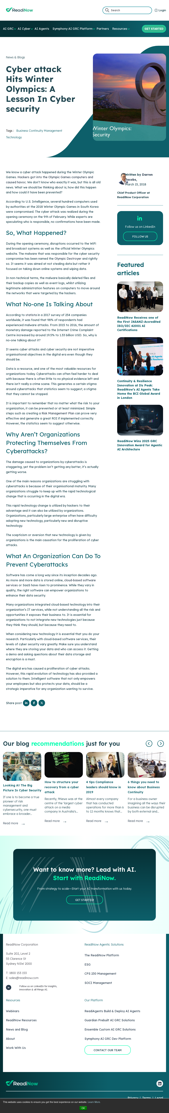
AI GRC (8, 29)
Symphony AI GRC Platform (72, 29)
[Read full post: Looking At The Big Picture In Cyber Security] (22, 766)
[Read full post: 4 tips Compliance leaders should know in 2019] (105, 765)
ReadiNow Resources (21, 1020)
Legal (159, 1098)
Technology (14, 137)
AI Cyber (24, 29)
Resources (119, 29)
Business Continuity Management (39, 131)
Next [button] (160, 743)
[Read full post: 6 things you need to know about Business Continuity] (147, 765)
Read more (10, 823)
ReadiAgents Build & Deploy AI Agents (112, 1011)
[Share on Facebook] (34, 703)
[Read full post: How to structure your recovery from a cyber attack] (64, 765)
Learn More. (94, 1102)
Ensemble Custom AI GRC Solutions (110, 1029)
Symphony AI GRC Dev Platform (107, 1039)
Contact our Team (108, 1050)
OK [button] (83, 1108)
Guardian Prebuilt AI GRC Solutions (109, 1020)
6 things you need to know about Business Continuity (144, 787)
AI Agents (41, 29)
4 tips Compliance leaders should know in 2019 (103, 787)
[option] (22, 789)
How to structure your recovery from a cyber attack (62, 787)
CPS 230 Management (100, 973)
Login (162, 10)
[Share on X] (41, 703)
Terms (146, 1098)
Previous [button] (149, 743)
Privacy (133, 1098)
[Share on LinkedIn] (26, 703)
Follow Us (140, 236)
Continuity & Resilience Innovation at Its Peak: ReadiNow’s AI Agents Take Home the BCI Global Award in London (138, 389)
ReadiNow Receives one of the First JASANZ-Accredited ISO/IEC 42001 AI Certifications (138, 324)
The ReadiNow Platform (101, 955)
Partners (103, 29)
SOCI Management (98, 983)
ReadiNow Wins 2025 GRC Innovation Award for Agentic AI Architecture (139, 445)
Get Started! (84, 900)
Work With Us (16, 1048)
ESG (87, 964)
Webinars (12, 1011)
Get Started (154, 28)
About (10, 1039)
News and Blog (17, 1029)
